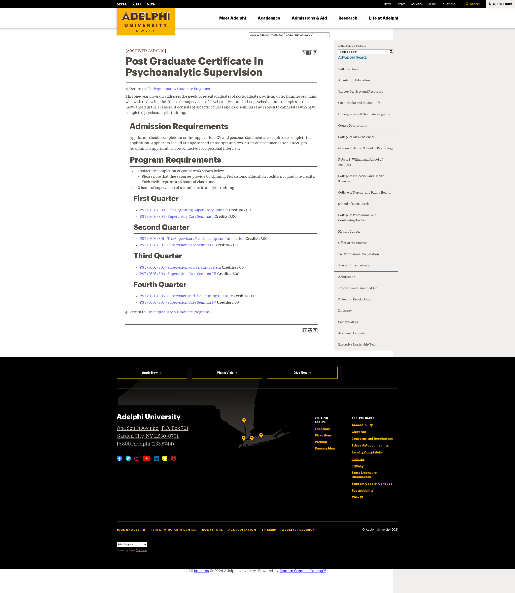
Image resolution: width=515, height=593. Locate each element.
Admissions (346, 277)
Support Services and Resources (360, 91)
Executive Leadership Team (357, 344)
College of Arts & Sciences (356, 137)
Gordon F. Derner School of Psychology (365, 148)
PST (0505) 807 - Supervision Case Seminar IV (178, 302)
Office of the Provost (352, 243)
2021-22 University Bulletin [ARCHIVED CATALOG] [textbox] (281, 35)
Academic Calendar (352, 333)
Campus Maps (348, 322)
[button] (473, 4)
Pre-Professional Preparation (358, 254)
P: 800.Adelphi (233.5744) (145, 444)
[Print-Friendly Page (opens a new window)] (309, 53)
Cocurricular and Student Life (359, 103)
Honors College (349, 231)
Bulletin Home (348, 69)
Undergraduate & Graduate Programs (178, 89)
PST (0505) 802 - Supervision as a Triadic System (180, 267)
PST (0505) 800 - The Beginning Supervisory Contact (184, 210)
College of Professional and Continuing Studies (357, 218)
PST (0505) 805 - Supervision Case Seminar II (177, 245)
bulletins (201, 571)
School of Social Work (353, 204)
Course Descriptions (352, 125)
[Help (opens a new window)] (315, 53)
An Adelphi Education (354, 80)
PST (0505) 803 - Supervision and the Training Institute (186, 296)
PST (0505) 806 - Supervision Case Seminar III (178, 274)
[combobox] (289, 34)
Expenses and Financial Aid (358, 288)
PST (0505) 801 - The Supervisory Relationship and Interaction (192, 239)
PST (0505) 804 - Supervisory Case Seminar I (177, 217)
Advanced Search (352, 57)
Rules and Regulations (354, 299)
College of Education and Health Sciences (361, 179)
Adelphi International (354, 265)
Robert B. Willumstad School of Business (360, 162)
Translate (141, 550)
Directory (345, 310)
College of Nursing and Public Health (364, 192)
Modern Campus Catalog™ (303, 571)
